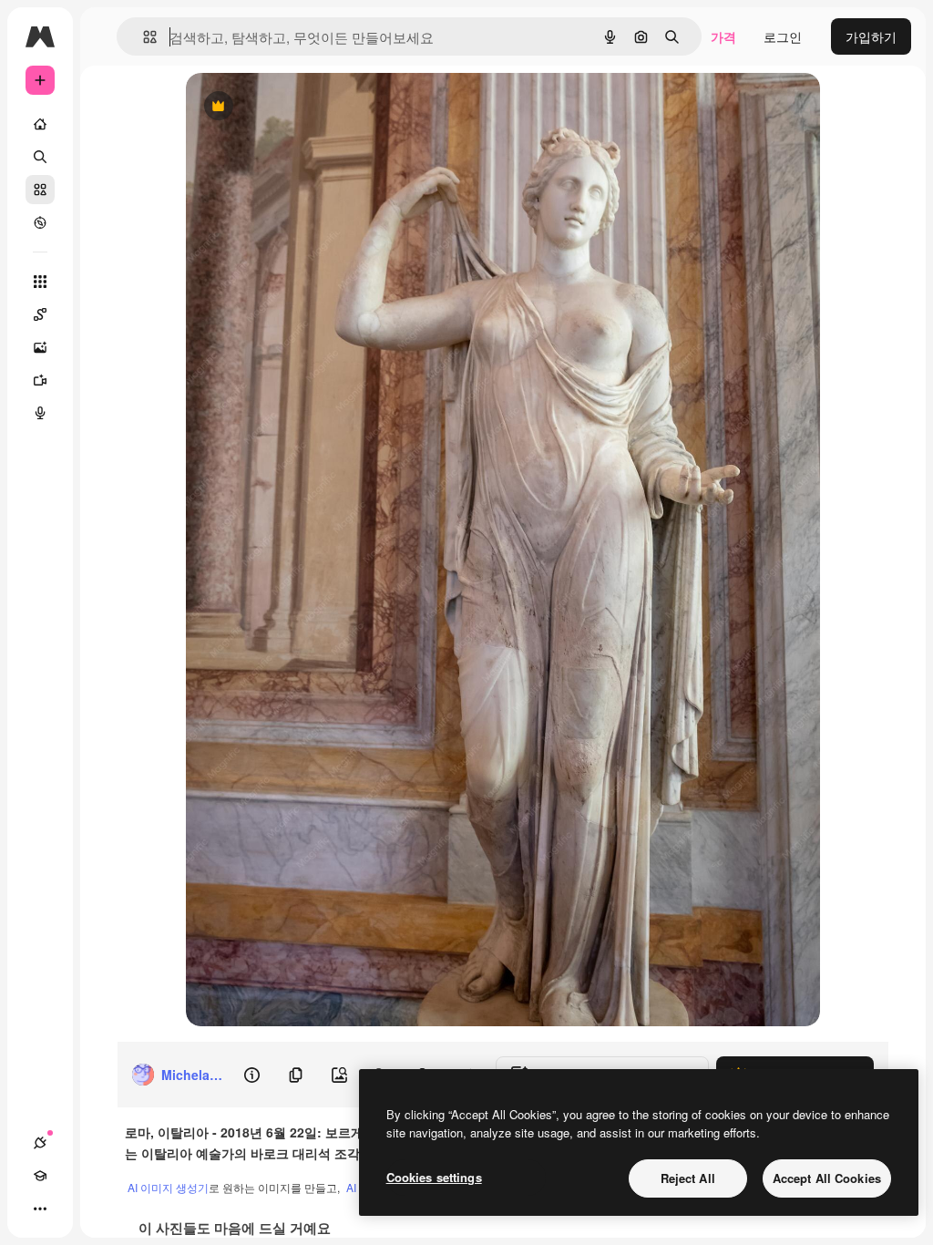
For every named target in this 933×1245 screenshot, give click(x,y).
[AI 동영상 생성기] (40, 380)
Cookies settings (434, 1177)
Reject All (688, 1178)
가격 (723, 36)
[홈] (40, 124)
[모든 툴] (40, 281)
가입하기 (871, 36)
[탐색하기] (40, 222)
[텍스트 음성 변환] (40, 412)
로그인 (783, 36)
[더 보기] (40, 1208)
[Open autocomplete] (143, 37)
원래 (290, 107)
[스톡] (40, 189)
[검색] (40, 156)
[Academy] (40, 1175)
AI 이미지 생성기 (168, 1187)
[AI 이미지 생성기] (40, 347)
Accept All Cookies (827, 1178)
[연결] (40, 1143)
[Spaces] (40, 314)
